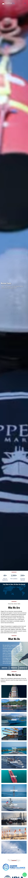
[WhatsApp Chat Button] (25, 875)
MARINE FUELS (4, 668)
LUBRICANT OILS (14, 668)
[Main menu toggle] (25, 3)
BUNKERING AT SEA (23, 668)
